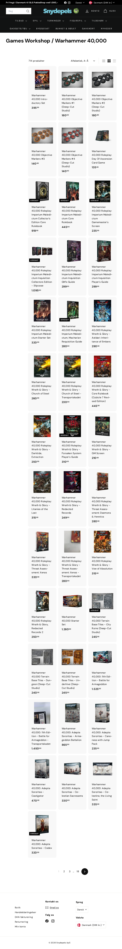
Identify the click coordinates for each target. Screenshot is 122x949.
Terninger (54, 20)
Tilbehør (98, 20)
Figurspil (77, 20)
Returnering (21, 921)
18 (78, 871)
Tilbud (20, 20)
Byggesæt (43, 28)
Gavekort (88, 28)
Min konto (20, 926)
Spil (36, 20)
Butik (18, 907)
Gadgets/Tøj (19, 28)
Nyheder (106, 28)
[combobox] (18, 11)
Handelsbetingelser (25, 912)
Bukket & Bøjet (66, 28)
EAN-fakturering (24, 917)
